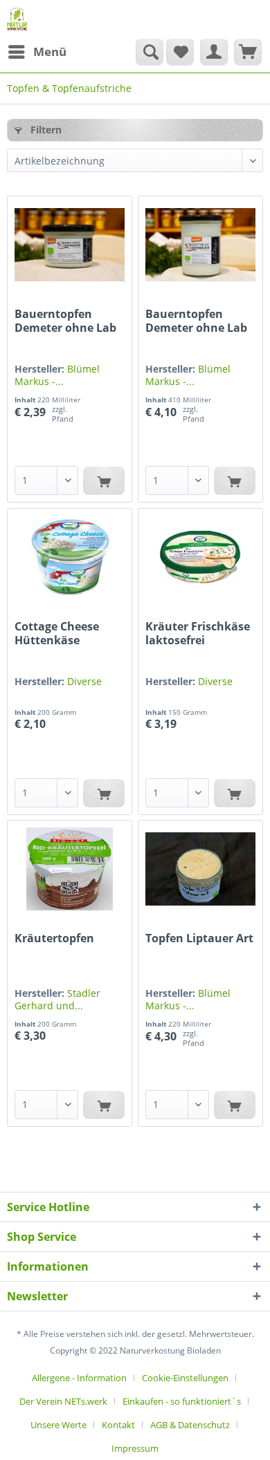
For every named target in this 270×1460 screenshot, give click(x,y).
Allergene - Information (79, 1378)
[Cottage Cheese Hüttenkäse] (70, 557)
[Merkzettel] (180, 52)
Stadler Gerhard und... (57, 999)
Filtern (45, 129)
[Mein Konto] (214, 52)
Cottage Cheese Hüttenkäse (57, 633)
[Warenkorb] (248, 52)
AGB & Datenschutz (190, 1425)
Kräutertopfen (54, 938)
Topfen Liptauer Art (199, 938)
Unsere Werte (58, 1425)
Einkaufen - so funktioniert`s (182, 1401)
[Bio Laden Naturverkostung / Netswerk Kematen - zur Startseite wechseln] (17, 19)
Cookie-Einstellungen (185, 1378)
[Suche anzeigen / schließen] (149, 52)
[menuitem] (36, 52)
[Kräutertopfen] (70, 868)
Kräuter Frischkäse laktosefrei (197, 633)
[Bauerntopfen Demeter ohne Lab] (70, 244)
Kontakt (118, 1425)
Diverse (84, 681)
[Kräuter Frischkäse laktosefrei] (200, 557)
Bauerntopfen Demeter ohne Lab (65, 321)
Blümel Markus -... (57, 375)
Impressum (135, 1448)
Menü (49, 51)
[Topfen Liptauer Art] (200, 868)
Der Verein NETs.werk (63, 1401)
